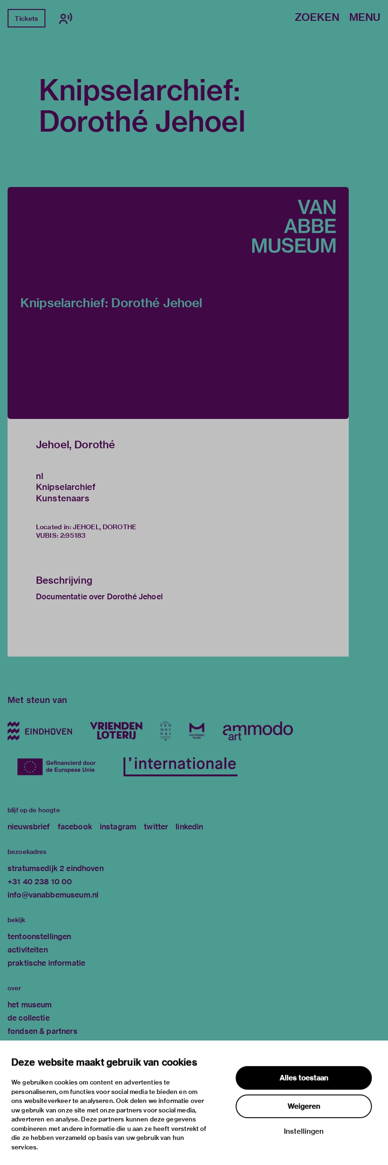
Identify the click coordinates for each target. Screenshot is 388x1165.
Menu (364, 18)
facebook (75, 827)
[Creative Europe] (61, 766)
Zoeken (317, 18)
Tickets (26, 18)
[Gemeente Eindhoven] (40, 730)
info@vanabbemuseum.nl (53, 895)
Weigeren (304, 1106)
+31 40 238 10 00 (40, 882)
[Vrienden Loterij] (116, 730)
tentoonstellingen (39, 937)
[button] (178, 303)
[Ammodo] (258, 730)
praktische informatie (46, 963)
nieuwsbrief (29, 827)
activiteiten (28, 950)
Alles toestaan (304, 1078)
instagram (118, 827)
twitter (156, 827)
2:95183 (73, 535)
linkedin (189, 827)
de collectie (29, 1018)
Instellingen (304, 1131)
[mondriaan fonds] (197, 730)
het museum (30, 1005)
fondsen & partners (43, 1031)
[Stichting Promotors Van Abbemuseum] (165, 730)
